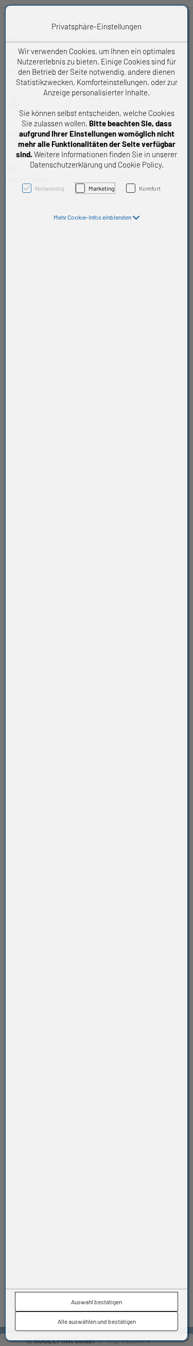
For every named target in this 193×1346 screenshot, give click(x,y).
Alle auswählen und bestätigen (97, 1321)
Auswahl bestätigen (96, 1301)
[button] (96, 217)
